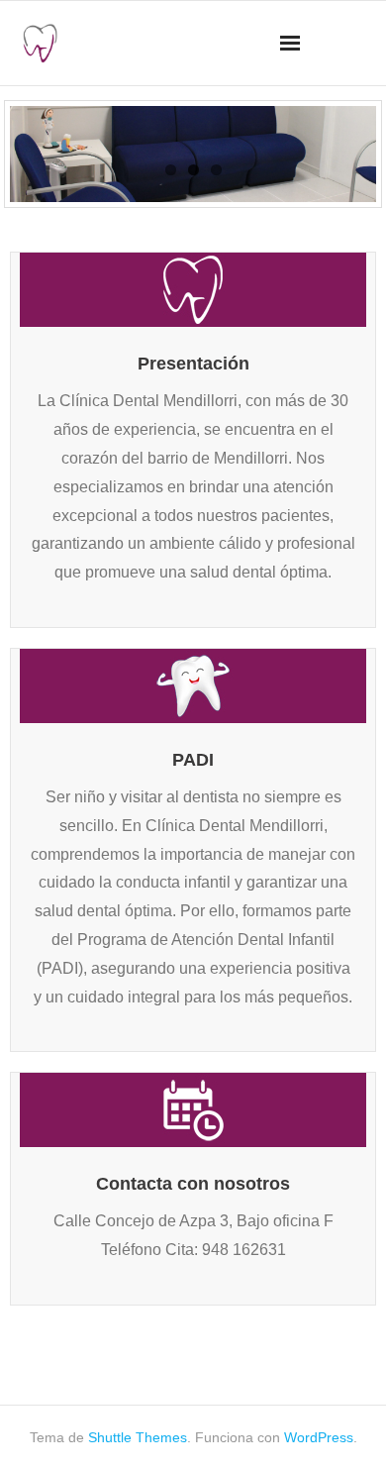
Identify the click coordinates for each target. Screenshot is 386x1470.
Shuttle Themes (137, 1437)
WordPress (318, 1437)
